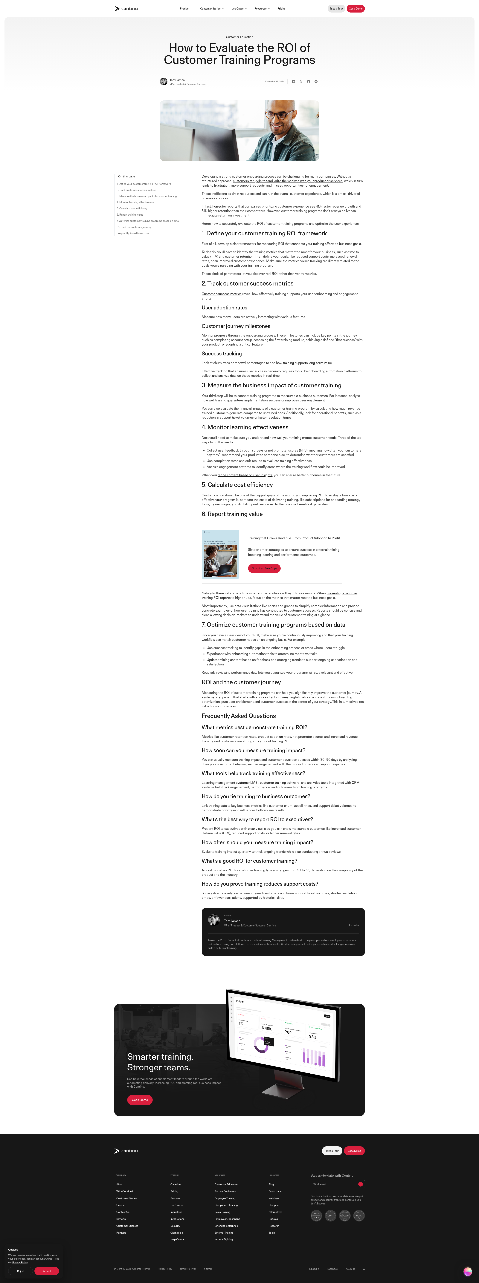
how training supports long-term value (304, 363)
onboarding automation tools (252, 654)
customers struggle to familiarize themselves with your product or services (288, 181)
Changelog (176, 1232)
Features (175, 1198)
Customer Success (127, 1225)
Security (175, 1225)
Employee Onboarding (227, 1218)
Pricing (281, 8)
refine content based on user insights (245, 475)
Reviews (121, 1218)
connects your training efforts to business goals (326, 244)
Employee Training (225, 1198)
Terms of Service (188, 1268)
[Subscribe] (360, 1184)
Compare (274, 1205)
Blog (271, 1184)
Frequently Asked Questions (133, 233)
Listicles (273, 1218)
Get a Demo (356, 8)
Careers (120, 1205)
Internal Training (224, 1239)
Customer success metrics (222, 294)
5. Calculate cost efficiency (132, 208)
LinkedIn (354, 925)
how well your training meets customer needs (303, 438)
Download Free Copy (264, 568)
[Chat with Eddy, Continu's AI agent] (467, 1271)
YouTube (350, 1268)
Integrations (177, 1218)
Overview (175, 1184)
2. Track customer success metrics (136, 189)
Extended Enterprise (226, 1225)
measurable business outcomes (304, 396)
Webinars (274, 1198)
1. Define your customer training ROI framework (144, 183)
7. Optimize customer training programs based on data (148, 220)
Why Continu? (124, 1191)
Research (274, 1225)
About (119, 1184)
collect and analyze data (219, 375)
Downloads (275, 1191)
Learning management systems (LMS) (230, 783)
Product (184, 8)
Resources (260, 8)
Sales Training (222, 1211)
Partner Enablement (226, 1191)
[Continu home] (126, 9)
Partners (121, 1232)
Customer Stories (210, 8)
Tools (272, 1232)
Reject (20, 1271)
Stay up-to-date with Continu (332, 1175)
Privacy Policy (165, 1268)
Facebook (332, 1268)
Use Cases (237, 8)
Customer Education (239, 37)
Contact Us (122, 1211)
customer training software (280, 783)
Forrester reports (224, 206)
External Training (224, 1232)
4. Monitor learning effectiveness (135, 202)
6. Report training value (130, 214)
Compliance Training (226, 1205)
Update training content (224, 660)
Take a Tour (336, 8)
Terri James (177, 80)
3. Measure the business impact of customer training (147, 196)
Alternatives (275, 1211)
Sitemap (208, 1268)
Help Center (177, 1239)
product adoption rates (274, 737)
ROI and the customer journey (134, 226)
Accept (47, 1271)
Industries (176, 1211)
